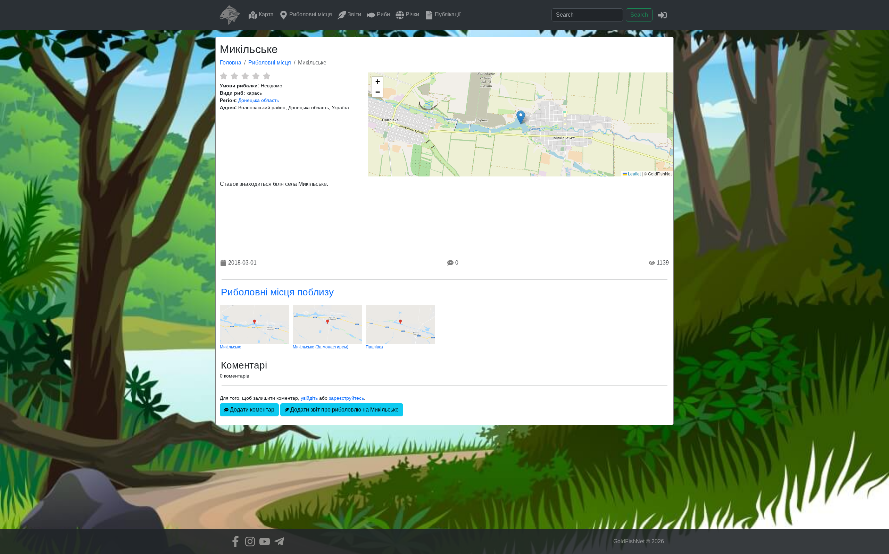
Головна (230, 63)
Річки (411, 14)
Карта (265, 14)
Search (639, 15)
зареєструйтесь (346, 398)
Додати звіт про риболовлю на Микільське (344, 410)
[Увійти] (662, 15)
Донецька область (258, 100)
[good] (255, 75)
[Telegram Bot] (277, 541)
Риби (382, 14)
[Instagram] (248, 541)
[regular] (245, 75)
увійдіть (309, 398)
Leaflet (634, 173)
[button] (520, 117)
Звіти (353, 14)
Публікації (446, 14)
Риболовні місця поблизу (277, 292)
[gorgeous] (266, 75)
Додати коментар (251, 410)
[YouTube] (263, 541)
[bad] (223, 75)
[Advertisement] (444, 480)
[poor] (234, 75)
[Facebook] (233, 541)
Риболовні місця (310, 14)
